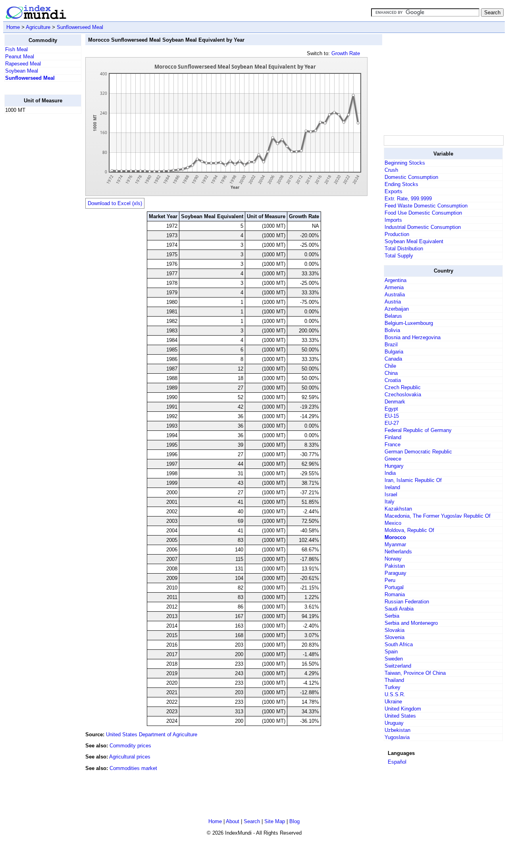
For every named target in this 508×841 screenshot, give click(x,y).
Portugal (394, 587)
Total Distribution (404, 249)
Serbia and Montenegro (411, 623)
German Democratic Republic (418, 452)
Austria (393, 302)
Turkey (392, 687)
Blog (294, 821)
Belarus (393, 316)
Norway (393, 559)
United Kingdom (403, 709)
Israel (391, 494)
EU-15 (392, 416)
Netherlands (398, 552)
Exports (393, 191)
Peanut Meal (19, 57)
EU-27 (392, 423)
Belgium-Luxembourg (409, 323)
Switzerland (398, 666)
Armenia (394, 287)
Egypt (391, 409)
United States (400, 716)
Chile (390, 366)
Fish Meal (16, 49)
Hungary (394, 466)
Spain (391, 652)
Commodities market (133, 768)
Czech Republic (403, 387)
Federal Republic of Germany (418, 430)
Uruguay (394, 723)
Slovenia (394, 637)
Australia (395, 295)
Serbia (392, 616)
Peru (390, 580)
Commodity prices (130, 746)
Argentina (395, 280)
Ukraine (393, 702)
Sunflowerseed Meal (80, 27)
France (392, 444)
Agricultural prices (129, 757)
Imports (393, 220)
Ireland (392, 487)
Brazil (391, 345)
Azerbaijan (397, 309)
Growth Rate (345, 53)
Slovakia (394, 630)
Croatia (393, 380)
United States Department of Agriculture (151, 734)
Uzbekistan (397, 730)
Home (13, 27)
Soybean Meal (21, 71)
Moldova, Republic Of (409, 530)
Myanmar (395, 544)
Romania (395, 594)
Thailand (394, 680)
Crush (391, 170)
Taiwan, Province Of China (415, 673)
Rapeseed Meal (23, 64)
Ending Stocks (401, 184)
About (232, 821)
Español (397, 762)
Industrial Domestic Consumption (423, 227)
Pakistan (395, 566)
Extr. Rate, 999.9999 (408, 199)
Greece (393, 459)
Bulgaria (394, 352)
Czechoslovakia (403, 394)
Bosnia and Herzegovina (413, 337)
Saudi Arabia (399, 609)
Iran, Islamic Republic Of (413, 480)
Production (397, 234)
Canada (393, 359)
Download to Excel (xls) (115, 203)
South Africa (399, 644)
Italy (389, 502)
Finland (393, 437)
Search (252, 821)
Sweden (394, 659)
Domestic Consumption (411, 177)
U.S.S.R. (395, 694)
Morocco (395, 537)
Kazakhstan (398, 509)
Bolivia (392, 330)
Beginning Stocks (405, 163)
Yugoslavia (397, 737)
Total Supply (399, 256)
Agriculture (38, 27)
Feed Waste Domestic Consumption (426, 206)
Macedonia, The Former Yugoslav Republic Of (438, 516)
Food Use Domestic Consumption (423, 213)
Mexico (393, 523)
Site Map (274, 821)
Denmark (395, 402)
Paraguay (395, 573)
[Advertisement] (36, 239)
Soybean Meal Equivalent (414, 241)
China (391, 373)
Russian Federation (407, 602)
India (390, 473)
